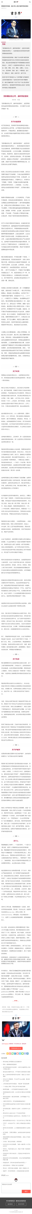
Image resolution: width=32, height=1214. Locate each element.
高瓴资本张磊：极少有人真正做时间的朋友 (14, 6)
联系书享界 (21, 1204)
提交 (26, 1191)
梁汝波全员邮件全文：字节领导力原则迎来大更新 (16, 1071)
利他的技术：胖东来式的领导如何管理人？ (15, 1162)
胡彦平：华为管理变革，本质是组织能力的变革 (16, 1171)
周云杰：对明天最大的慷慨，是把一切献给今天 (16, 1168)
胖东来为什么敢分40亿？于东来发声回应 (14, 1113)
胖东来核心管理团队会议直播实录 (12, 1061)
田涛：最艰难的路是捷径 (10, 1064)
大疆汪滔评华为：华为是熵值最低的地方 (14, 1101)
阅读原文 (6, 1043)
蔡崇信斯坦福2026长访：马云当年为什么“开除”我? (17, 1120)
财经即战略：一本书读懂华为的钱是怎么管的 (15, 1089)
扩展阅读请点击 (15, 1048)
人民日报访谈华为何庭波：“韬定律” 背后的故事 (16, 1083)
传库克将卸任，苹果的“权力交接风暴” (13, 1165)
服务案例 (10, 1204)
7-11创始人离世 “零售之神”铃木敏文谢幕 (14, 1086)
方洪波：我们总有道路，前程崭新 (12, 1141)
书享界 (16, 2)
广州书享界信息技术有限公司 (16, 1212)
